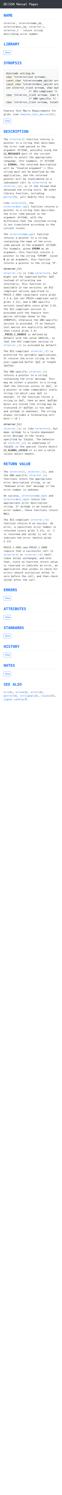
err (6, 692)
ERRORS (10, 590)
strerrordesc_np (15, 206)
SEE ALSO (13, 684)
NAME (8, 15)
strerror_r (11, 273)
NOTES (9, 665)
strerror (16, 139)
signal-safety (13, 699)
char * (10, 77)
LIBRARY (11, 44)
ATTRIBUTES (15, 609)
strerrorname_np (21, 234)
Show (7, 52)
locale (45, 695)
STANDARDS (14, 628)
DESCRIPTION (16, 131)
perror (8, 197)
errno (19, 692)
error (34, 692)
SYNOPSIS (13, 63)
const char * (15, 80)
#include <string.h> (20, 73)
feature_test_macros (34, 114)
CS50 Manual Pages (22, 4)
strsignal (27, 695)
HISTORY (11, 646)
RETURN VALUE (17, 464)
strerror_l (11, 186)
